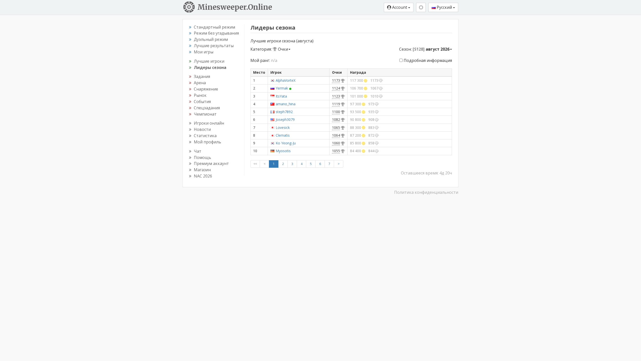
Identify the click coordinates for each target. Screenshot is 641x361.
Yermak (282, 88)
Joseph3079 (285, 119)
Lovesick (283, 127)
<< (255, 164)
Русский (444, 7)
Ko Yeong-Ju (286, 143)
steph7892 (284, 111)
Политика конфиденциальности (426, 192)
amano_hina (285, 104)
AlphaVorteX (285, 80)
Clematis (283, 135)
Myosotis (283, 150)
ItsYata (281, 96)
